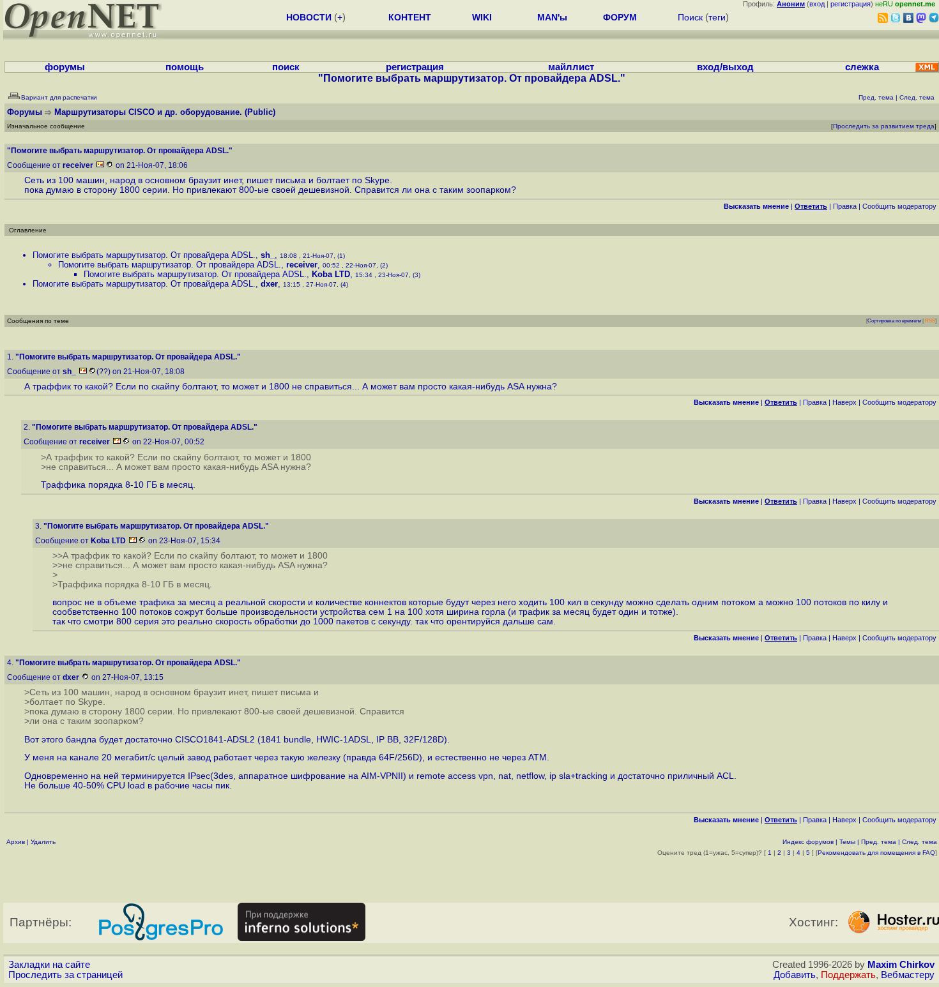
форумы (65, 67)
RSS (930, 321)
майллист (571, 67)
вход (817, 4)
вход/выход (725, 67)
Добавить (795, 975)
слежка (862, 67)
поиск (286, 67)
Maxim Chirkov (901, 965)
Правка (845, 206)
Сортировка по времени (894, 321)
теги (717, 17)
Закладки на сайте (49, 965)
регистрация (850, 4)
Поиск (690, 17)
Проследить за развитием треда (884, 126)
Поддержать (848, 975)
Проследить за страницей (65, 975)
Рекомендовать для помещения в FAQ (876, 852)
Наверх (844, 402)
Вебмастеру (908, 975)
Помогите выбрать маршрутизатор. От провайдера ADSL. (144, 255)
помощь (184, 67)
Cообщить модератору (899, 206)
